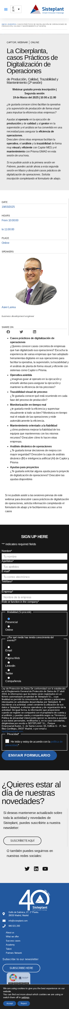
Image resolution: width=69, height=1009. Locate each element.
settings (25, 997)
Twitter (9, 673)
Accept (10, 1003)
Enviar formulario (29, 755)
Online (9, 629)
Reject (24, 1003)
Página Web (12, 658)
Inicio (4, 24)
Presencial (11, 622)
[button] (6, 9)
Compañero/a (13, 681)
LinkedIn (10, 665)
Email (8, 650)
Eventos (12, 24)
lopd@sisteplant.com (12, 731)
